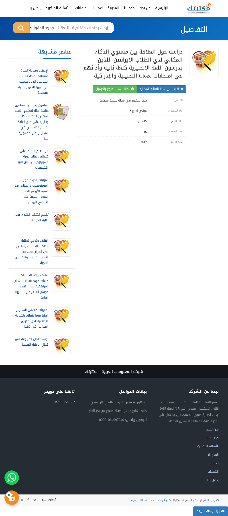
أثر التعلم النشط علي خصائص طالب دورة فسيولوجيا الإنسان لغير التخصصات (33, 159)
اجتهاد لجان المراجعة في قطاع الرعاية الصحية (32, 342)
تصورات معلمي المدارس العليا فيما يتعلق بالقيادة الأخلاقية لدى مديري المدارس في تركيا (32, 318)
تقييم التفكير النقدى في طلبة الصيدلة (32, 217)
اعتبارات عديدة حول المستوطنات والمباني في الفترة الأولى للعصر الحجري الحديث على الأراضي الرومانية (31, 191)
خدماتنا (129, 7)
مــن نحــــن (212, 429)
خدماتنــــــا (213, 438)
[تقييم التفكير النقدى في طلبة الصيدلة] (60, 221)
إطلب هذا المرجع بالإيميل (113, 89)
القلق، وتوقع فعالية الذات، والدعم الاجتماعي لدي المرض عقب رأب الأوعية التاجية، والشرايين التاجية (32, 252)
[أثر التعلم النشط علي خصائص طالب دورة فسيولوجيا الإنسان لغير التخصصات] (60, 159)
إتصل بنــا (213, 480)
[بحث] (21, 27)
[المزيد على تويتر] (35, 500)
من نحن (145, 7)
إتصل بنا (34, 7)
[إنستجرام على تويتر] (21, 500)
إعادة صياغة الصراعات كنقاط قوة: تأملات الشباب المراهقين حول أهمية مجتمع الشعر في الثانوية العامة (31, 286)
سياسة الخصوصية (141, 500)
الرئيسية (161, 7)
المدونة (113, 7)
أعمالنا (98, 7)
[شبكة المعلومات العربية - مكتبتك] (199, 8)
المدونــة (213, 455)
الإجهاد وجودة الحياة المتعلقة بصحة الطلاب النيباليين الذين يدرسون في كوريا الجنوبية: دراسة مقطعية (31, 82)
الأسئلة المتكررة (58, 7)
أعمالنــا (214, 463)
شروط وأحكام (163, 500)
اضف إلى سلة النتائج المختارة (159, 89)
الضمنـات (213, 472)
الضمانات (82, 7)
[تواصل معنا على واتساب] (11, 477)
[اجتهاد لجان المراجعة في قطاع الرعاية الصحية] (60, 346)
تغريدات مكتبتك (64, 402)
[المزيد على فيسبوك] (28, 500)
